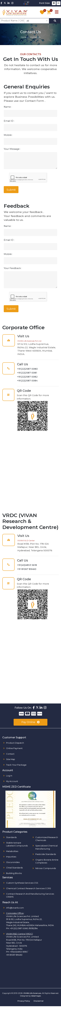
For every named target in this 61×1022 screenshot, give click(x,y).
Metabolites (12, 851)
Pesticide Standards (45, 854)
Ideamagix (36, 996)
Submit (11, 189)
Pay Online (28, 722)
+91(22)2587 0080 (27, 368)
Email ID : (9, 121)
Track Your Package (16, 765)
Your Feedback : (13, 268)
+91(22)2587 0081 (27, 372)
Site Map (10, 759)
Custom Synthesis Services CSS (22, 883)
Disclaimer (39, 1001)
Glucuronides (13, 862)
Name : (8, 106)
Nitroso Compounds (45, 868)
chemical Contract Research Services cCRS (28, 888)
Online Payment (14, 748)
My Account (12, 781)
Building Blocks (14, 873)
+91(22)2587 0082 (27, 376)
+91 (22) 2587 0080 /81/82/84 (24, 928)
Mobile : (8, 135)
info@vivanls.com (15, 907)
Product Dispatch (15, 743)
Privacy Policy (24, 1001)
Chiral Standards (14, 867)
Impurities (11, 856)
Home (23, 37)
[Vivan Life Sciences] (15, 12)
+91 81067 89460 (26, 569)
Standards (11, 837)
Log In (9, 775)
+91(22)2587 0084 (27, 380)
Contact (10, 754)
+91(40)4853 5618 (27, 565)
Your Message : (12, 149)
